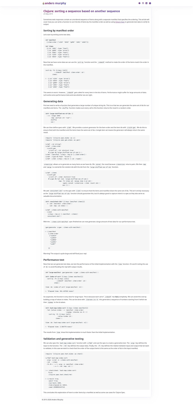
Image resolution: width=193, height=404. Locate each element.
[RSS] (146, 3)
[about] (139, 3)
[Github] (143, 3)
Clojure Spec (120, 22)
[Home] (66, 3)
